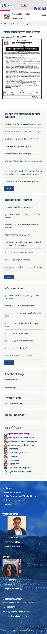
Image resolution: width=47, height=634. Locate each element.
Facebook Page (10, 388)
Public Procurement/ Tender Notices (20, 496)
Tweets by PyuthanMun (13, 403)
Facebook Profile (10, 380)
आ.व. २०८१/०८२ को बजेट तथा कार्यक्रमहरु (19, 252)
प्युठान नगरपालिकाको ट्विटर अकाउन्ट (20, 472)
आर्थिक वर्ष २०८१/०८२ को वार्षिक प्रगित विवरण (19, 306)
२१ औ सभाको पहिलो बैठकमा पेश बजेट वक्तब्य (19, 207)
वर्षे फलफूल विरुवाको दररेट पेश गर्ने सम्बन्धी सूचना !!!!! (21, 181)
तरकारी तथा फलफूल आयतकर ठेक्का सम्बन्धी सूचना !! (21, 139)
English (24, 5)
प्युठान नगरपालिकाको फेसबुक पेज (20, 468)
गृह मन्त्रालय (14, 456)
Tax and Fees (10, 504)
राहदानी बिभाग (15, 464)
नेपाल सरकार (14, 449)
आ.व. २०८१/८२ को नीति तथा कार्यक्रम (17, 260)
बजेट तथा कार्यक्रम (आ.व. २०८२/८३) (17, 235)
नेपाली (31, 5)
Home (3, 24)
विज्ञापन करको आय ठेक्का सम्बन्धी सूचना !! (18, 146)
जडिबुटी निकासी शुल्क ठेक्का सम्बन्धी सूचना (18, 154)
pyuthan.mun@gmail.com (18, 611)
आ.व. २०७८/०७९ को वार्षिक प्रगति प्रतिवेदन (19, 341)
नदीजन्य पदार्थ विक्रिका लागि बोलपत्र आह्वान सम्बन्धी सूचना (23, 132)
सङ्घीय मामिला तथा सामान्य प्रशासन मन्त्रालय (22, 441)
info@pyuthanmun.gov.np (18, 616)
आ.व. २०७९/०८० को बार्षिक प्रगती (16, 348)
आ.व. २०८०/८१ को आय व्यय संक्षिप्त (16, 334)
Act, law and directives (14, 500)
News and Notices (12, 492)
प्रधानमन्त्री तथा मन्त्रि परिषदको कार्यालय (21, 438)
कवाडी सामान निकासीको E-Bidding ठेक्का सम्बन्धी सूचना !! (23, 124)
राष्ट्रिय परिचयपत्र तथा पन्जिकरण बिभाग (21, 445)
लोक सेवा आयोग (15, 460)
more (9, 189)
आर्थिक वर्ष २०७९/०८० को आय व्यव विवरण (18, 356)
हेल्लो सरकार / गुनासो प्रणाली (19, 453)
